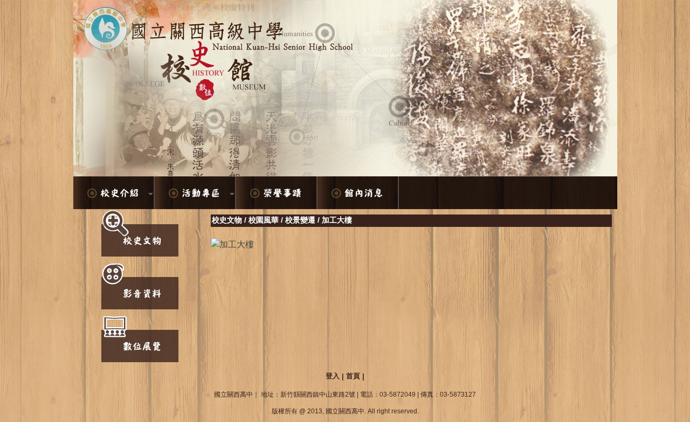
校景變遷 (300, 220)
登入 (333, 376)
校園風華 (264, 220)
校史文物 (227, 220)
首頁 (353, 376)
